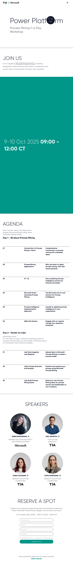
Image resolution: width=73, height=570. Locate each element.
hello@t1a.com (36, 559)
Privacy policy (48, 538)
